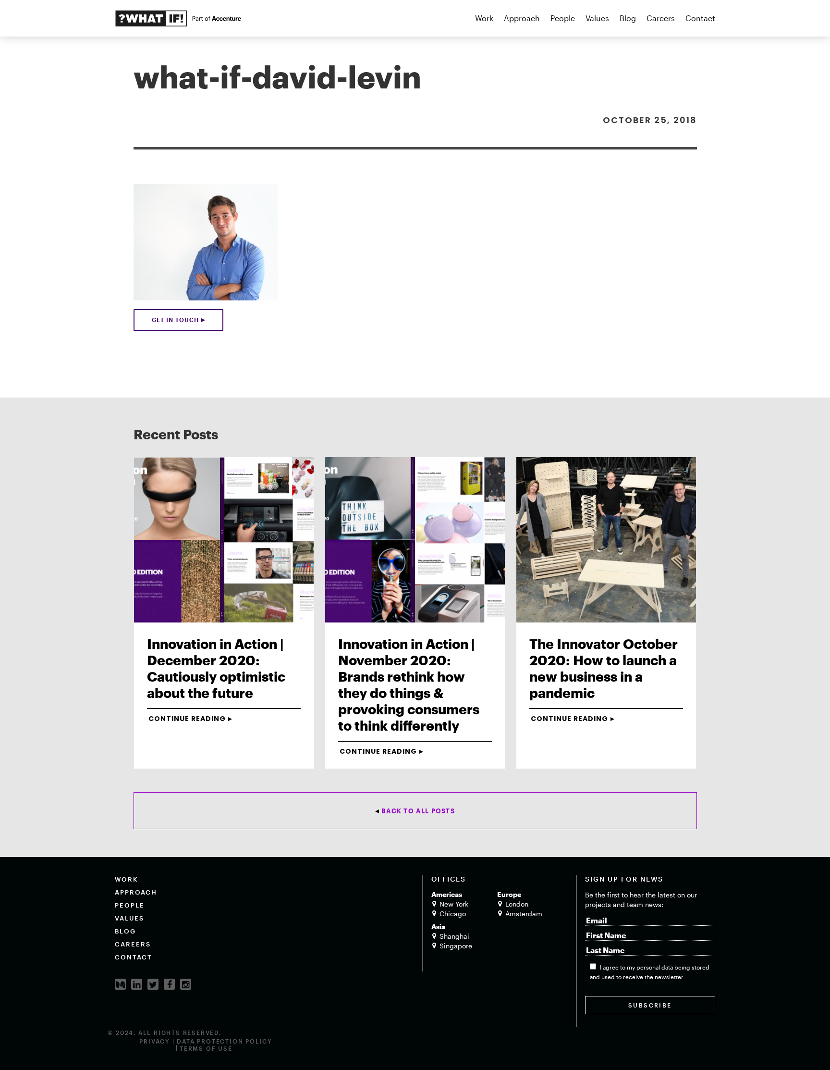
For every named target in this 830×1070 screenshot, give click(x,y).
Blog (628, 18)
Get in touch (175, 319)
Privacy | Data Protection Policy (205, 1041)
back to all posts (418, 811)
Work (484, 18)
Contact (700, 18)
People (562, 18)
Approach (522, 18)
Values (597, 18)
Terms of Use (206, 1048)
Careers (661, 18)
